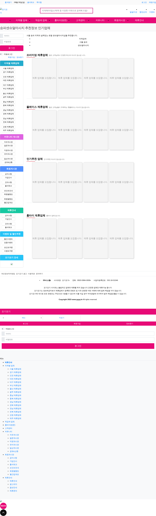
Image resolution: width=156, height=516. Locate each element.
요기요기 (6, 311)
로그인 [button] (25, 324)
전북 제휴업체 (8, 122)
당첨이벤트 (8, 243)
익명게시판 (8, 150)
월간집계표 (8, 203)
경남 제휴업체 (8, 110)
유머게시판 (8, 154)
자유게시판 (8, 142)
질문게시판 (8, 146)
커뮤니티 (8, 431)
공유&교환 (8, 162)
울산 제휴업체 (8, 93)
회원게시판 (9, 455)
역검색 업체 (10, 422)
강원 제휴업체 (8, 127)
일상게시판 (8, 159)
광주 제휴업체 (8, 97)
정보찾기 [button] (129, 324)
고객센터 (8, 428)
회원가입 (152, 2)
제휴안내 (8, 478)
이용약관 (31, 274)
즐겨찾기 (8, 2)
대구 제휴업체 (8, 85)
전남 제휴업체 (8, 118)
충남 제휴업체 (8, 102)
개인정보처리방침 (8, 274)
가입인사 (8, 178)
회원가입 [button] (77, 324)
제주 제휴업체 (8, 130)
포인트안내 (8, 191)
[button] (62, 317)
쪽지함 (39, 2)
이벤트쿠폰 (8, 251)
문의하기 (39, 274)
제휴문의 (13, 491)
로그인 (144, 2)
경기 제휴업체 (8, 72)
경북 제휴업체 (8, 114)
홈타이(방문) (10, 425)
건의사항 (8, 182)
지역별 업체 (10, 366)
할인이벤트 (8, 239)
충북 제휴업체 (8, 105)
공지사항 (8, 174)
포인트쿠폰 (8, 247)
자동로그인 (8, 54)
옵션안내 (13, 487)
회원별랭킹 (8, 194)
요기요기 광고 (21, 274)
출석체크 (30, 2)
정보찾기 (20, 57)
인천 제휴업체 (8, 77)
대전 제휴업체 (8, 80)
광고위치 (13, 484)
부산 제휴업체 (8, 89)
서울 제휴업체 (8, 68)
